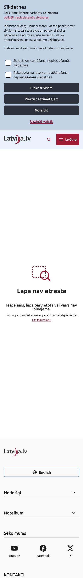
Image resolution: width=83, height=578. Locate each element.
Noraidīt (41, 110)
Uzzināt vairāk (41, 121)
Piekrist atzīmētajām (41, 99)
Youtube (14, 555)
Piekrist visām (41, 88)
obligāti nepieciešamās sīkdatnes (26, 17)
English (45, 472)
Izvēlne (71, 139)
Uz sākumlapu (41, 320)
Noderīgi (12, 492)
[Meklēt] (49, 139)
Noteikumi (14, 513)
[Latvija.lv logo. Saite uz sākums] (17, 139)
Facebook (43, 555)
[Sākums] (41, 452)
